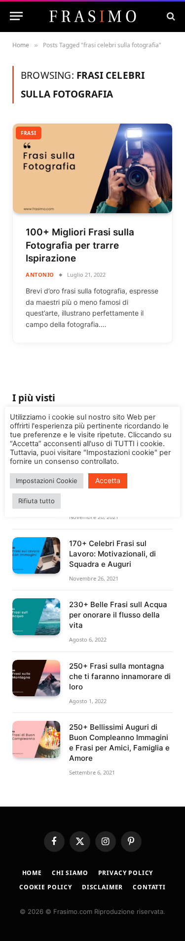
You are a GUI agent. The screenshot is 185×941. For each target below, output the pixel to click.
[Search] (170, 16)
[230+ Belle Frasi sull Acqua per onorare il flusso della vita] (36, 616)
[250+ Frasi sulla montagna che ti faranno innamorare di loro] (36, 678)
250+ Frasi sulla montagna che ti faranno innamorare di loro (120, 676)
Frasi (29, 133)
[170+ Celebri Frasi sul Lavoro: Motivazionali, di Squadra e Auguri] (36, 555)
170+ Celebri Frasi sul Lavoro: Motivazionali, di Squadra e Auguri (112, 554)
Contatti (149, 887)
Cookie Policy (45, 887)
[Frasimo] (92, 16)
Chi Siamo (70, 873)
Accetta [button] (107, 480)
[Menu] (16, 16)
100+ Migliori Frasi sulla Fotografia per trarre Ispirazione (80, 245)
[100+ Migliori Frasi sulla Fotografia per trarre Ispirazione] (92, 168)
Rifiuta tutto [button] (36, 501)
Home (32, 873)
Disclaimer (102, 887)
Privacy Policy (125, 873)
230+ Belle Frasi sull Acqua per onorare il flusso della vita (118, 615)
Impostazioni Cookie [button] (46, 481)
